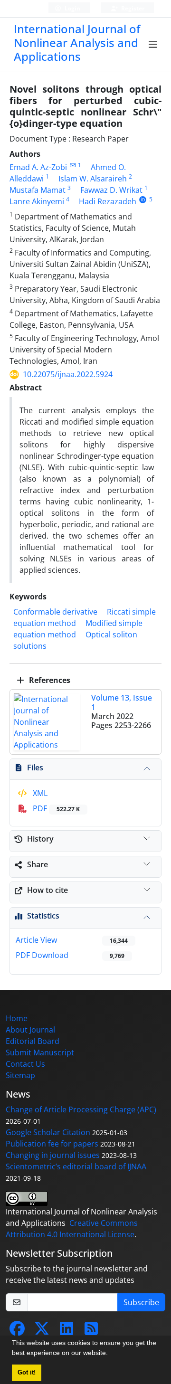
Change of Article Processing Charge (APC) (81, 1109)
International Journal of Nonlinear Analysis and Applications (77, 42)
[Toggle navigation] (153, 44)
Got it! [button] (27, 1372)
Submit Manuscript (40, 1052)
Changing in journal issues (53, 1155)
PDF (55, 808)
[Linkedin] (66, 1331)
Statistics (43, 915)
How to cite (47, 890)
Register (132, 8)
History (40, 839)
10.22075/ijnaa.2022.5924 (68, 374)
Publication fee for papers (52, 1143)
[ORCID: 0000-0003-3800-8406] (142, 199)
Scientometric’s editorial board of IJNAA (76, 1166)
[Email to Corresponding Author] (72, 165)
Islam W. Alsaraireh (92, 178)
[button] (111, 1354)
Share (37, 864)
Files (35, 767)
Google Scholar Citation (48, 1132)
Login (71, 8)
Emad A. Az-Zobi (38, 167)
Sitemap (20, 1075)
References (48, 680)
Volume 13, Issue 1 (121, 702)
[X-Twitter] (41, 1331)
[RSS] (91, 1331)
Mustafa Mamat (38, 190)
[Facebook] (17, 1331)
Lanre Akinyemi (37, 201)
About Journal (30, 1029)
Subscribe (141, 1302)
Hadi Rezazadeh (107, 201)
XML (39, 793)
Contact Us (25, 1064)
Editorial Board (32, 1041)
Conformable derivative (55, 612)
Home (17, 1018)
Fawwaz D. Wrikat (111, 190)
